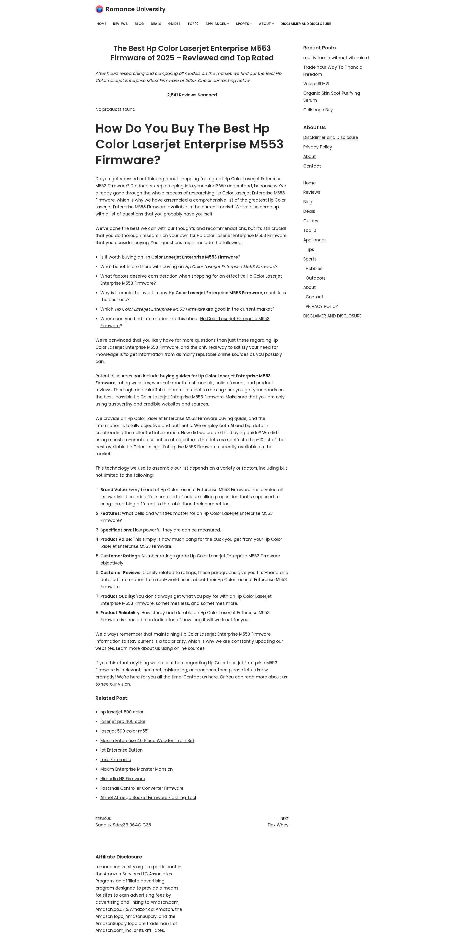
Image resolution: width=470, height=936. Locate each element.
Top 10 (193, 24)
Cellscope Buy (318, 110)
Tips (310, 249)
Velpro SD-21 (316, 84)
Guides (174, 24)
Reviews (120, 24)
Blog (139, 24)
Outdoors (316, 278)
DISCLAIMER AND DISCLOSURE (306, 24)
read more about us (266, 677)
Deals (156, 24)
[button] (228, 24)
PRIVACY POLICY (322, 306)
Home (101, 24)
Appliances (315, 240)
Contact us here (200, 677)
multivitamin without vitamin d (336, 58)
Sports (310, 259)
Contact (312, 166)
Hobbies (314, 268)
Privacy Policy (317, 147)
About (309, 156)
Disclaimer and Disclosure (330, 137)
